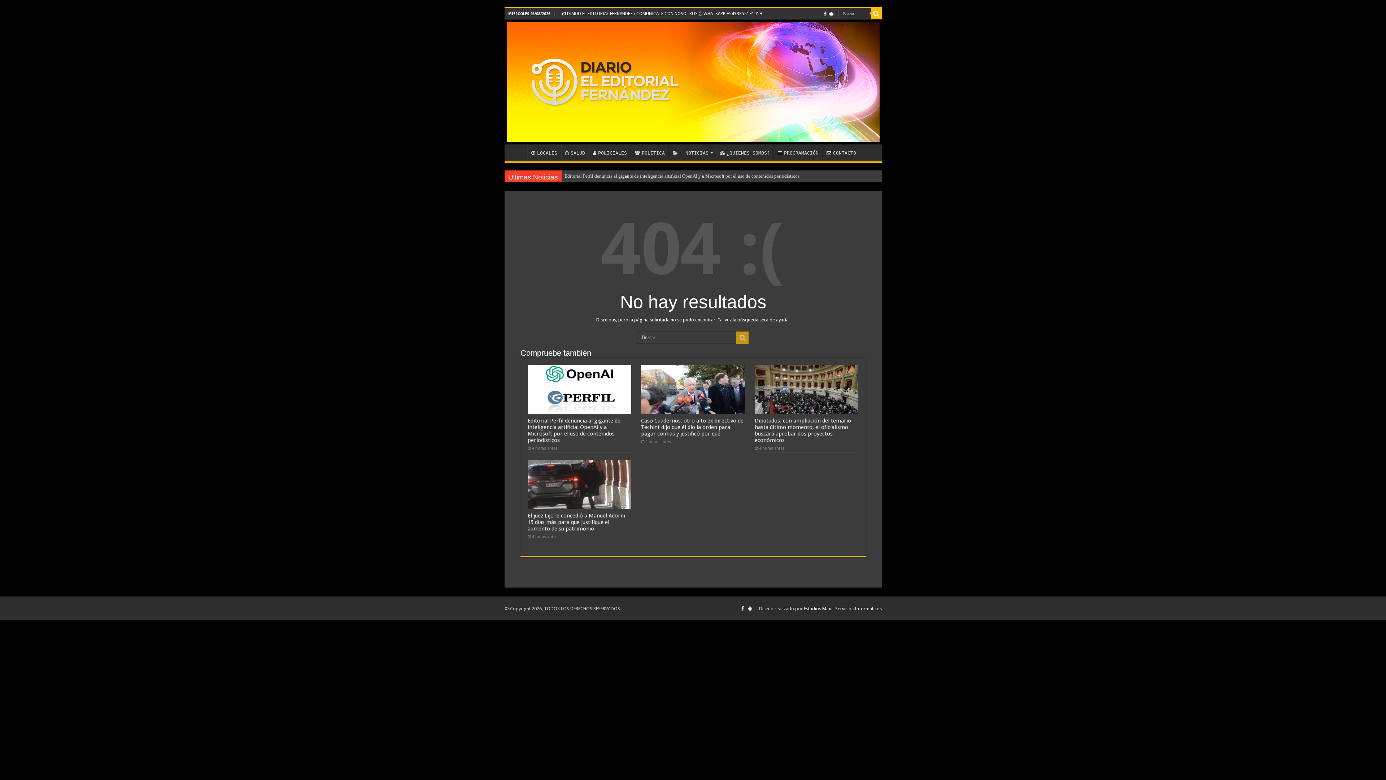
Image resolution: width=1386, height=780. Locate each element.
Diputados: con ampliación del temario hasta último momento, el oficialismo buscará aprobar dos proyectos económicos (803, 430)
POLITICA (653, 153)
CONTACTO (844, 153)
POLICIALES (612, 153)
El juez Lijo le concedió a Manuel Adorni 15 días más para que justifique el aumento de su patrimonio (576, 522)
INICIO (517, 152)
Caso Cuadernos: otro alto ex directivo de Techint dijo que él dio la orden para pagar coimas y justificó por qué (692, 427)
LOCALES (547, 153)
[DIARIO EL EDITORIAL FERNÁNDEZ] (693, 82)
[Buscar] (876, 13)
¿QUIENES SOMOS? (748, 153)
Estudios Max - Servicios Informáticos (843, 608)
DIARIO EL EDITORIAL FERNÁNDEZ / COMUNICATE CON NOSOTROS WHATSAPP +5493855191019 (664, 13)
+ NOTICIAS (694, 153)
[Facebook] (825, 14)
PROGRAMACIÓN (801, 153)
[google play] (831, 14)
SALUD (578, 153)
